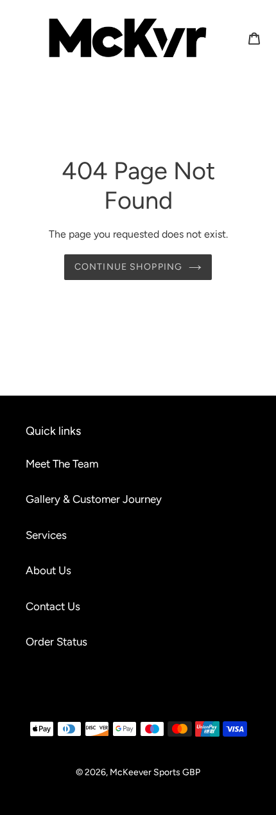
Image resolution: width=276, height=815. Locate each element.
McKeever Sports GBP (155, 772)
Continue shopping (128, 266)
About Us (48, 570)
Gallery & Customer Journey (94, 499)
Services (46, 535)
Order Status (56, 641)
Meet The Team (62, 463)
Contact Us (53, 606)
